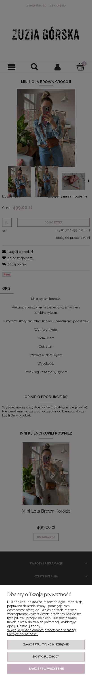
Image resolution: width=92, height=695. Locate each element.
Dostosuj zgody (46, 656)
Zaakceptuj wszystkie (46, 668)
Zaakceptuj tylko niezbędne (46, 644)
